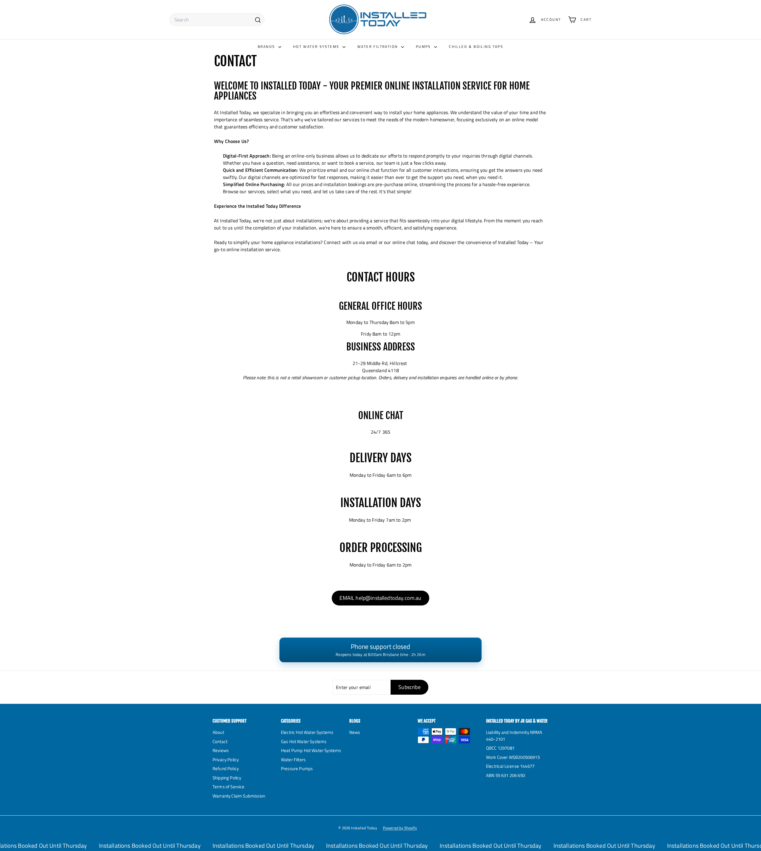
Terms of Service (229, 786)
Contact (220, 741)
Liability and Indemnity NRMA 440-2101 (514, 736)
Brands (267, 46)
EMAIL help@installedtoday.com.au (380, 598)
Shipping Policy (227, 777)
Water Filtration (378, 46)
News (354, 732)
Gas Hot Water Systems (303, 741)
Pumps (424, 46)
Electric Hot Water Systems (307, 732)
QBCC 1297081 (500, 748)
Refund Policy (226, 768)
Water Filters (293, 759)
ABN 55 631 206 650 (505, 775)
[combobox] (217, 19)
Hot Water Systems (317, 46)
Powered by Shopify (400, 828)
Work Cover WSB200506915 (513, 757)
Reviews (221, 750)
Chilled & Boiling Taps (476, 46)
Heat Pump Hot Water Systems (311, 750)
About (218, 732)
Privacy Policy (226, 759)
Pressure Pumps (297, 768)
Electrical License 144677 (510, 766)
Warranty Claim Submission (239, 795)
